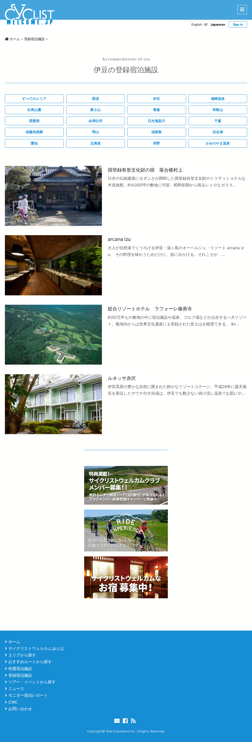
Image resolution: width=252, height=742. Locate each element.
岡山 (95, 132)
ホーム (14, 641)
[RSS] (134, 720)
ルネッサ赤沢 (122, 378)
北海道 (95, 143)
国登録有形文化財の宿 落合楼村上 (145, 170)
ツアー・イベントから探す (32, 681)
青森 (156, 110)
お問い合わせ (20, 708)
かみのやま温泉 (218, 143)
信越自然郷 (34, 132)
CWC (13, 702)
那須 (95, 99)
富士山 (95, 110)
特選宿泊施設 (20, 668)
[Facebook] (126, 720)
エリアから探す (22, 655)
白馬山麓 (34, 110)
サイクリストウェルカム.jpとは (36, 648)
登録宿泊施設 (20, 675)
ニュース (16, 688)
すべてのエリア (34, 99)
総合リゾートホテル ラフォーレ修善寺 (150, 309)
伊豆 (156, 99)
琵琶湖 (34, 121)
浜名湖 (218, 132)
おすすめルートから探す (30, 661)
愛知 (34, 143)
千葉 (217, 121)
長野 (156, 143)
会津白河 (95, 121)
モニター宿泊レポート (28, 695)
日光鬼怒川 (156, 121)
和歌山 (218, 110)
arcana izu (119, 239)
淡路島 (156, 132)
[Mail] (118, 720)
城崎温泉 (218, 99)
